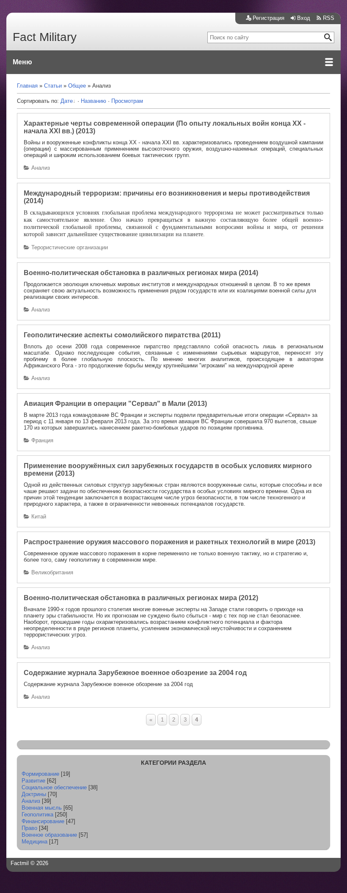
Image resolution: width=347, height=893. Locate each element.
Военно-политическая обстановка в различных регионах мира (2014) (141, 272)
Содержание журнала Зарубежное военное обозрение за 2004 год (135, 672)
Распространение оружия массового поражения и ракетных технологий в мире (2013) (169, 542)
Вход (303, 18)
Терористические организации (69, 247)
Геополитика (37, 814)
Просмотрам (127, 101)
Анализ (40, 168)
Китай (38, 516)
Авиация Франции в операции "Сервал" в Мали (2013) (115, 403)
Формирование (40, 774)
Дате (67, 101)
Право (29, 828)
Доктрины (34, 794)
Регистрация (268, 18)
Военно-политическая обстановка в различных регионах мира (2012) (141, 597)
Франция (42, 440)
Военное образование (49, 835)
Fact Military (45, 37)
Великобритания (52, 572)
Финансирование (43, 821)
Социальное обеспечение (54, 787)
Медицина (34, 841)
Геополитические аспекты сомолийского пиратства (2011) (122, 335)
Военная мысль (42, 808)
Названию (93, 101)
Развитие (33, 780)
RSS (328, 18)
